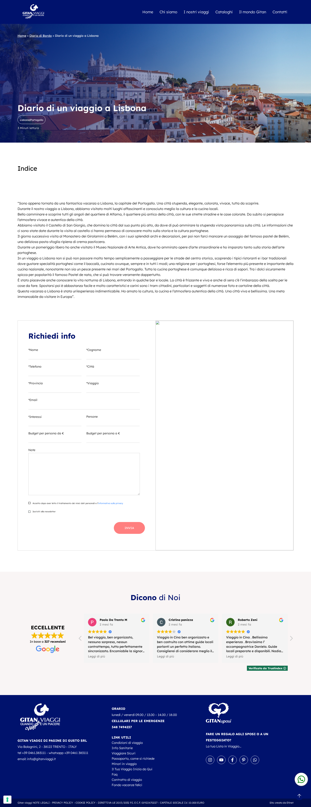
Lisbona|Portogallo (31, 119)
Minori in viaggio (124, 764)
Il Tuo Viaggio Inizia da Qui (132, 769)
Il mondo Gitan (252, 12)
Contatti (279, 12)
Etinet (290, 802)
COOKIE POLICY (86, 802)
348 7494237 (122, 727)
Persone (92, 416)
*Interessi (35, 417)
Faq (114, 774)
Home (147, 12)
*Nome (33, 350)
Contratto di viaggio (127, 780)
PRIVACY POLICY (62, 802)
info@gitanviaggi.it (41, 759)
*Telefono (34, 366)
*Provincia (35, 383)
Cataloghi (224, 12)
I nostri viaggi (196, 12)
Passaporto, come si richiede (133, 759)
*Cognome (93, 350)
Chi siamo (168, 12)
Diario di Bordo (40, 36)
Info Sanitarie (122, 748)
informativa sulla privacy (110, 503)
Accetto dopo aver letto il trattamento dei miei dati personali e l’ (77, 503)
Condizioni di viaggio (127, 743)
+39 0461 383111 (76, 753)
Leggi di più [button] (96, 656)
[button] (291, 639)
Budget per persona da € (46, 433)
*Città (90, 366)
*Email (32, 400)
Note (31, 450)
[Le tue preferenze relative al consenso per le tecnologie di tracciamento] (7, 800)
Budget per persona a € (103, 433)
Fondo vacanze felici (127, 785)
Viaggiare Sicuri (123, 753)
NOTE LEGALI (41, 802)
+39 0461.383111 (34, 753)
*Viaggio (92, 383)
